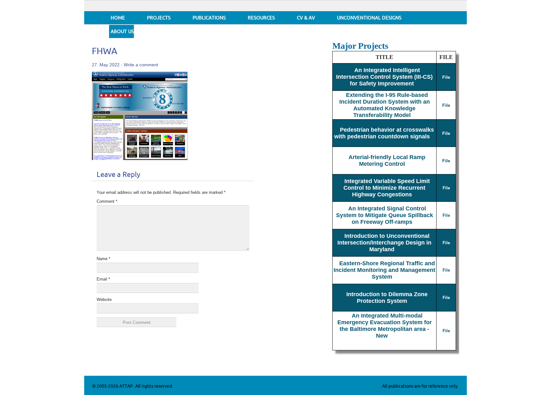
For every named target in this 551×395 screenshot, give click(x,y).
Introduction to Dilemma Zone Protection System (387, 297)
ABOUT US (122, 31)
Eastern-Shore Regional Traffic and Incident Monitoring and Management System (384, 270)
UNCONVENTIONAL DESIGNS (369, 18)
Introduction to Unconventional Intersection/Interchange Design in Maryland (384, 242)
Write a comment (141, 64)
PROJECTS (159, 18)
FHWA (104, 51)
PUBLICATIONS (209, 18)
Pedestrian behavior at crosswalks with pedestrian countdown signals (384, 133)
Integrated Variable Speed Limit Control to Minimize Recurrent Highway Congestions (386, 188)
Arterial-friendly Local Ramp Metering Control (387, 160)
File (446, 77)
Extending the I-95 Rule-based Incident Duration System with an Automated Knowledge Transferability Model (384, 105)
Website (104, 299)
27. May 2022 (106, 64)
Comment (107, 201)
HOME (118, 18)
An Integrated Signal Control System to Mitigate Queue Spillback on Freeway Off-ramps (384, 215)
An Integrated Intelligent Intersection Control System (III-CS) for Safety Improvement (384, 77)
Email (103, 279)
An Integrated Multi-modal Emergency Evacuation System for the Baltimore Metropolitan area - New (384, 325)
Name (103, 258)
